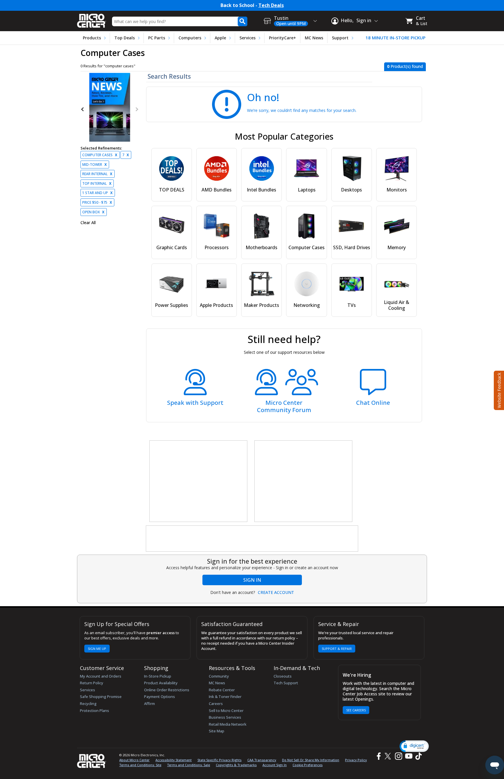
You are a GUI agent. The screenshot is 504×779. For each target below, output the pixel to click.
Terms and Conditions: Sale (188, 765)
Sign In (252, 580)
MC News (314, 38)
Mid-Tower (94, 164)
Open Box (93, 212)
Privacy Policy (356, 760)
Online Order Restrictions (166, 689)
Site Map (216, 731)
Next (136, 109)
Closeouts (283, 676)
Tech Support (286, 682)
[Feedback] (498, 390)
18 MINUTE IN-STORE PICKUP (395, 38)
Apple (220, 38)
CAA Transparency (261, 760)
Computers (189, 38)
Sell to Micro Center (226, 710)
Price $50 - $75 (97, 202)
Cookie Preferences (308, 765)
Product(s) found (405, 66)
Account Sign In (274, 765)
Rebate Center (222, 689)
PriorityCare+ (282, 38)
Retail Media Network (227, 724)
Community (219, 676)
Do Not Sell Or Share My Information (310, 760)
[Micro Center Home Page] (91, 19)
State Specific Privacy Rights (219, 760)
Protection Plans (94, 710)
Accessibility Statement (173, 760)
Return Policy (91, 682)
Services (247, 38)
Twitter (389, 756)
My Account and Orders (100, 676)
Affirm (149, 703)
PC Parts (156, 38)
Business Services (225, 717)
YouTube (408, 756)
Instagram (398, 756)
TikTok (417, 756)
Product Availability (161, 682)
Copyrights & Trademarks (236, 765)
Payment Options (159, 696)
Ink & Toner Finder (225, 696)
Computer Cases (99, 154)
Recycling (88, 703)
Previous (82, 109)
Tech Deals (271, 5)
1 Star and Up (97, 192)
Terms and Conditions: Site (140, 765)
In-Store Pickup (157, 676)
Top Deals (124, 38)
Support (340, 38)
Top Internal (96, 183)
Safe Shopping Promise (101, 696)
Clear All (88, 222)
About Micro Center (134, 760)
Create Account (276, 592)
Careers (216, 703)
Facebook (378, 756)
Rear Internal (97, 173)
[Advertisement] (199, 481)
